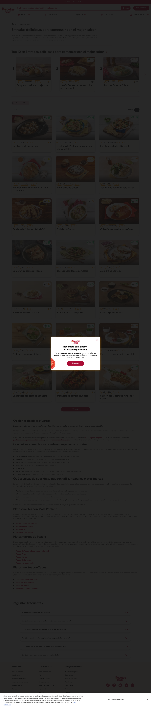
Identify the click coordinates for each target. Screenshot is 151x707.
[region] (75, 700)
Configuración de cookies (115, 699)
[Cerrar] (147, 699)
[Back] (97, 340)
